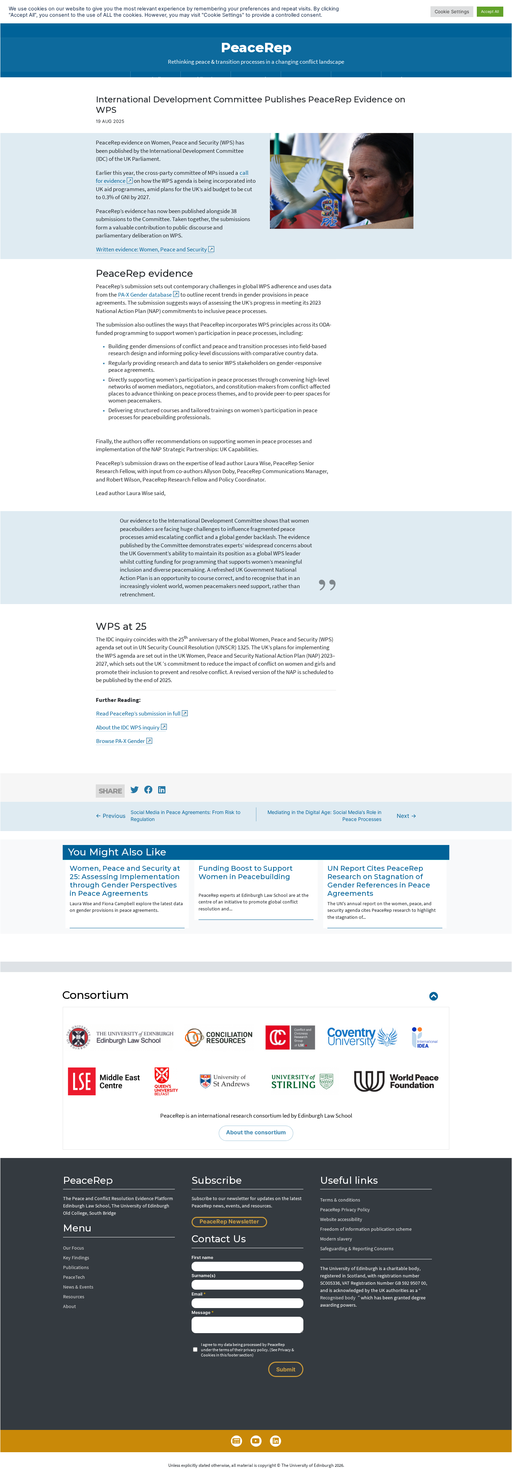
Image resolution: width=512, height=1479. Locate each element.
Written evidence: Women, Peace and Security (151, 249)
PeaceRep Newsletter (229, 1221)
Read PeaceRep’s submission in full (138, 713)
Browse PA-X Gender (120, 741)
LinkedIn (275, 1441)
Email (199, 1294)
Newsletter (236, 1441)
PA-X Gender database (145, 294)
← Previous (168, 815)
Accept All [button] (490, 11)
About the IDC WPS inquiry (128, 727)
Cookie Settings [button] (452, 11)
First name (202, 1257)
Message (203, 1312)
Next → (341, 815)
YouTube (256, 1441)
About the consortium (256, 1132)
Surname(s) (204, 1275)
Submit (285, 1369)
